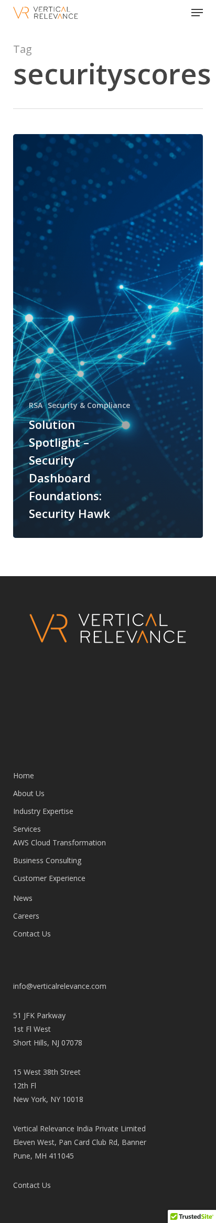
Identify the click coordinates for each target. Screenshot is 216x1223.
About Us (29, 793)
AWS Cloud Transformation (59, 842)
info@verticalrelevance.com (59, 986)
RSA (35, 405)
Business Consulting (47, 860)
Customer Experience (49, 878)
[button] (197, 12)
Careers (26, 916)
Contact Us (32, 934)
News (23, 898)
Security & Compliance (89, 405)
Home (23, 775)
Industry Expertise (43, 811)
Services (27, 829)
